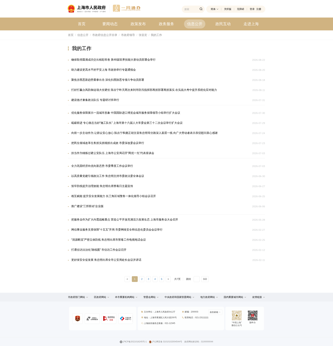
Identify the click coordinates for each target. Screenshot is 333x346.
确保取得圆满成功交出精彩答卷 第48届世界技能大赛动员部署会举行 (113, 59)
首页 (82, 24)
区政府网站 (100, 297)
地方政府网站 (207, 297)
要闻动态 (110, 24)
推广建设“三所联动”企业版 (87, 206)
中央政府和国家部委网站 (178, 297)
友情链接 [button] (257, 297)
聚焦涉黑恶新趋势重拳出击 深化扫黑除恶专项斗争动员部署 (107, 79)
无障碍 (240, 9)
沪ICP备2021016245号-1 (135, 341)
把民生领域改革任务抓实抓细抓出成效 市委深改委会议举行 (107, 142)
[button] (78, 297)
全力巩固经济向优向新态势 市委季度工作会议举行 (102, 165)
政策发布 (138, 24)
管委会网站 (149, 297)
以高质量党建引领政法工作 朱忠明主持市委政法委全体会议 (107, 175)
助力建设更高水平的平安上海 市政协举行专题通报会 (103, 69)
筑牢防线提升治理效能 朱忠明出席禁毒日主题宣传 (102, 186)
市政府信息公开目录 (104, 35)
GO (205, 279)
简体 (213, 9)
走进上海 (251, 24)
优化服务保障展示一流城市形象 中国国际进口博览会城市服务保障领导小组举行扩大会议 (125, 112)
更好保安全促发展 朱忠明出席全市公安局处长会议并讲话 (106, 259)
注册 (258, 9)
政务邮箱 (214, 312)
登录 (252, 9)
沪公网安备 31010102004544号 (167, 341)
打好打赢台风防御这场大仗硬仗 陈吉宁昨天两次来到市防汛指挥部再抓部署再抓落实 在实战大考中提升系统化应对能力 (144, 89)
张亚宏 (143, 35)
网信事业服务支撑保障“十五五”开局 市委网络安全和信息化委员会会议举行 (117, 229)
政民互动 (223, 24)
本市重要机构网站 (124, 297)
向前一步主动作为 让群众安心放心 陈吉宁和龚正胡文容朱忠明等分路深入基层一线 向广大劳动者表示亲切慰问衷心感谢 (144, 132)
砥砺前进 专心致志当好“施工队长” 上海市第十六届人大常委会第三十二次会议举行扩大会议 (127, 122)
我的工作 (156, 35)
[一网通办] (88, 9)
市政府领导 (128, 35)
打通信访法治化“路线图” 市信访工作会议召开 (98, 249)
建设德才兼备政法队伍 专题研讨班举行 (95, 99)
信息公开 (194, 24)
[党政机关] (77, 318)
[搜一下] (201, 9)
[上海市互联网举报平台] (109, 318)
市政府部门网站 (76, 297)
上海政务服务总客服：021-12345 (159, 323)
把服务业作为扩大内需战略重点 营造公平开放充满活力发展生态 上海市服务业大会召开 (124, 219)
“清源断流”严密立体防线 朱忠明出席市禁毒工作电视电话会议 (108, 239)
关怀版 (227, 9)
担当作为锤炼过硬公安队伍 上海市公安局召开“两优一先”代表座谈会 (112, 153)
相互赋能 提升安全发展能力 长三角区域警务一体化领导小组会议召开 (113, 196)
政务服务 (166, 24)
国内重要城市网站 (233, 297)
